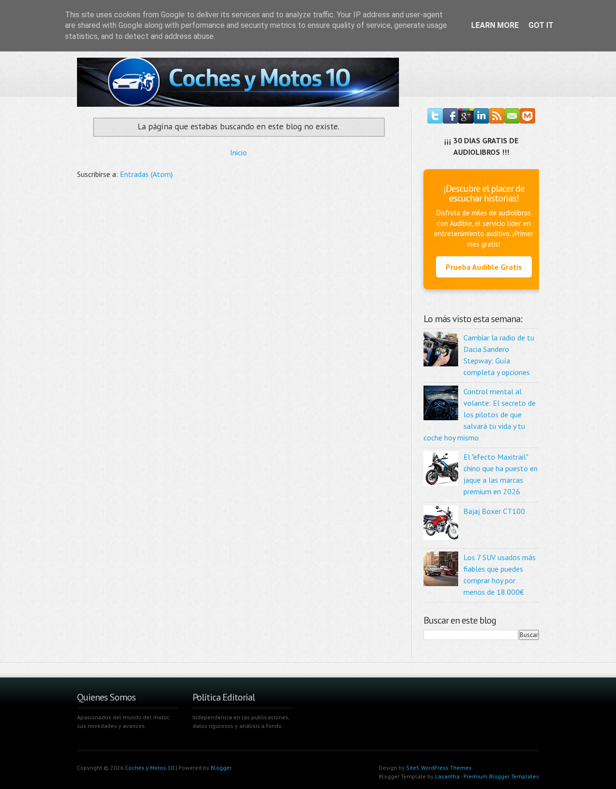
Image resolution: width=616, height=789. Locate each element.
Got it (540, 25)
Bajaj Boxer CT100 (494, 511)
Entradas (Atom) (146, 174)
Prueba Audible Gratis (484, 267)
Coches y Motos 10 (149, 767)
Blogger (221, 767)
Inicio (238, 152)
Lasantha (447, 776)
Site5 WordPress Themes (439, 767)
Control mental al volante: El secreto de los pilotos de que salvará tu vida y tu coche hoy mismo (480, 414)
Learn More (495, 25)
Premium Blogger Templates (501, 776)
